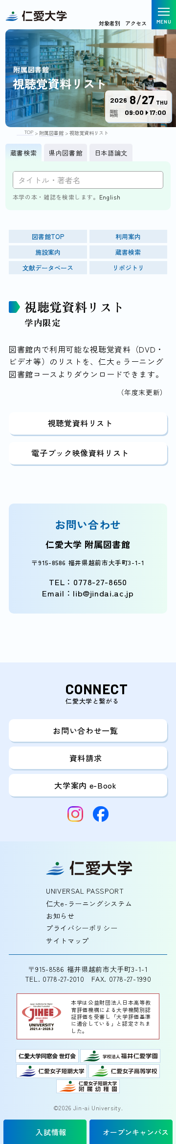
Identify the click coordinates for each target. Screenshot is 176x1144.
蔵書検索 (23, 152)
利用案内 (128, 236)
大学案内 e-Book (85, 785)
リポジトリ (128, 267)
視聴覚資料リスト (80, 423)
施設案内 (48, 252)
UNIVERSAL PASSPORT (85, 891)
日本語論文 (111, 152)
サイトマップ (67, 941)
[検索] (150, 180)
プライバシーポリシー (81, 928)
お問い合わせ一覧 (85, 730)
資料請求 (85, 758)
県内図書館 (65, 152)
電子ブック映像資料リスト (80, 453)
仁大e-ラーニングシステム (89, 903)
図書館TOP (48, 236)
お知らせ (60, 916)
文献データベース (47, 267)
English (109, 197)
